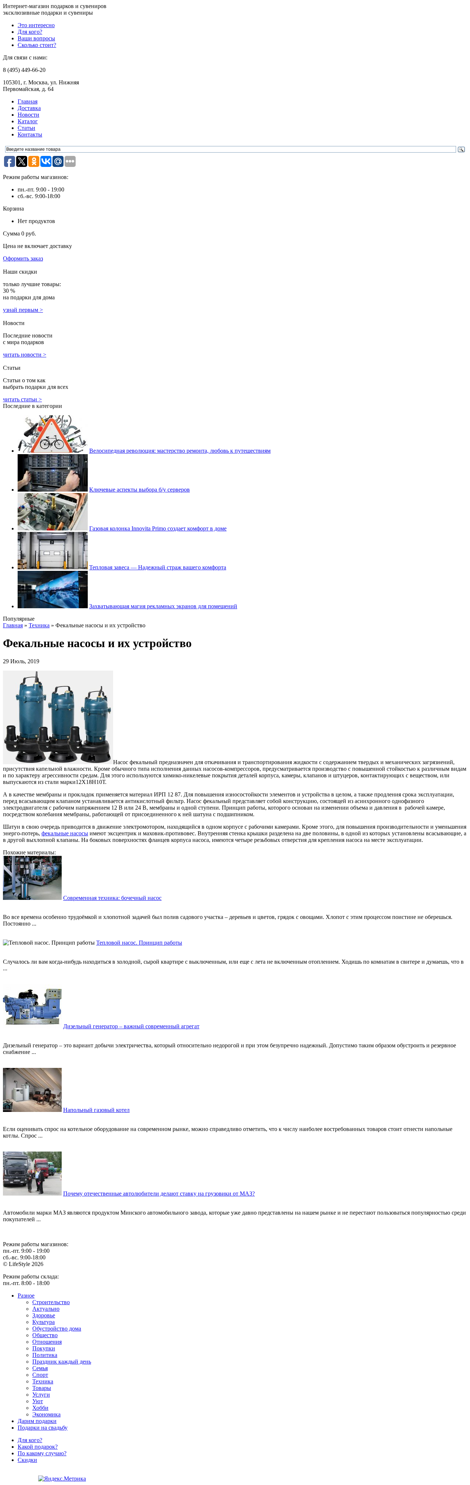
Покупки (43, 1348)
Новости (28, 115)
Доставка (29, 108)
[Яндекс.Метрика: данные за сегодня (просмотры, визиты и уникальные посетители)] (62, 1478)
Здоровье (43, 1315)
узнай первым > (23, 310)
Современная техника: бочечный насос (112, 898)
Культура (43, 1322)
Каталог (28, 121)
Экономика (46, 1414)
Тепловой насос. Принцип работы (139, 942)
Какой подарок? (38, 1447)
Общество (45, 1335)
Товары (41, 1388)
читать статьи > (22, 399)
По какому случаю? (42, 1453)
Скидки (27, 1460)
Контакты (30, 134)
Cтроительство (51, 1302)
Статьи (26, 128)
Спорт (40, 1375)
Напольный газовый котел (96, 1110)
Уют (37, 1401)
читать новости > (24, 354)
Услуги (41, 1394)
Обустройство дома (56, 1328)
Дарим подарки (37, 1421)
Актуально (45, 1309)
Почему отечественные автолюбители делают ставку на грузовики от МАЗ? (159, 1193)
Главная (27, 101)
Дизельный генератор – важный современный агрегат (131, 1026)
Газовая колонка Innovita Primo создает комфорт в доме (158, 528)
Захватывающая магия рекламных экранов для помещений (163, 606)
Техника (39, 625)
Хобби (40, 1408)
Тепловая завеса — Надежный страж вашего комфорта (157, 567)
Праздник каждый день (61, 1361)
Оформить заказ (23, 258)
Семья (40, 1368)
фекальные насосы (64, 833)
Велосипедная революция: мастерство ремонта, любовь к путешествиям (180, 451)
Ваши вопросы (36, 38)
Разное (26, 1295)
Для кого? (30, 32)
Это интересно (36, 25)
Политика (44, 1355)
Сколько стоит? (37, 45)
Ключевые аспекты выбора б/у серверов (139, 489)
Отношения (47, 1342)
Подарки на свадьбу (43, 1427)
